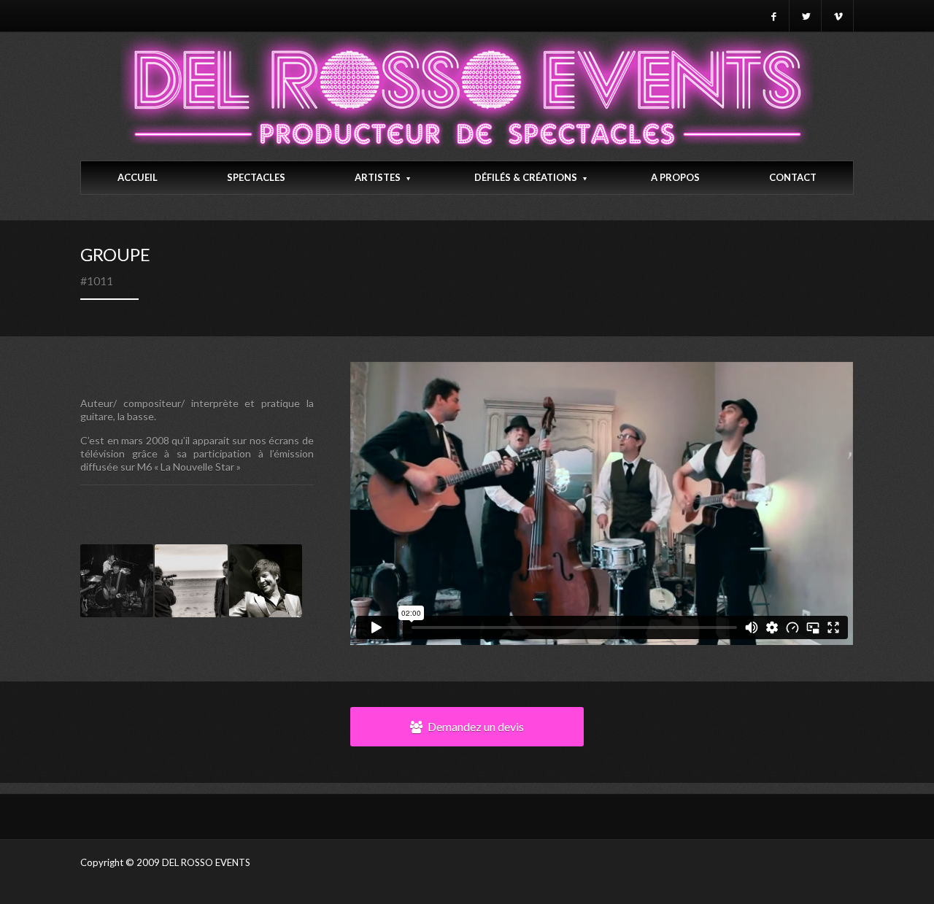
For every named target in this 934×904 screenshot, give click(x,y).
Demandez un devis (476, 726)
